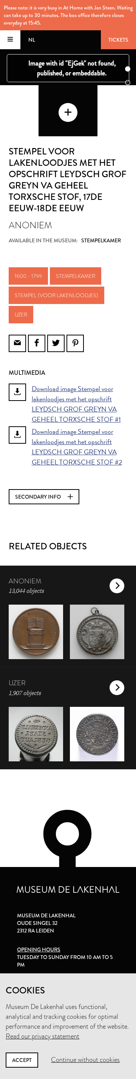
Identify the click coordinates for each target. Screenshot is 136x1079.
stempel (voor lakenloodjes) (56, 295)
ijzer (21, 314)
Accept (22, 1060)
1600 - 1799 (28, 276)
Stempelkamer (75, 276)
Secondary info (38, 497)
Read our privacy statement (42, 1036)
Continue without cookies (85, 1060)
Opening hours (38, 949)
